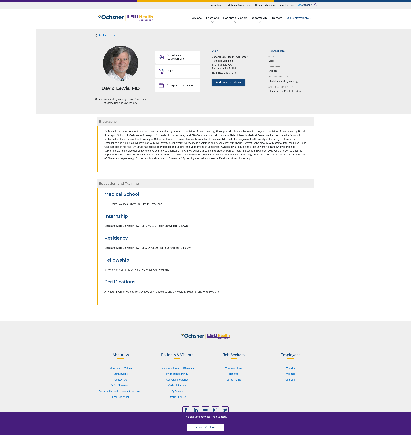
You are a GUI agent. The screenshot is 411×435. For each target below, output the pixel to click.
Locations (212, 18)
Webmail (290, 373)
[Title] (305, 5)
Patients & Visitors (235, 18)
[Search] (316, 5)
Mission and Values (120, 368)
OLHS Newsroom (298, 18)
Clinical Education (265, 5)
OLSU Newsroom (120, 385)
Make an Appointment (239, 5)
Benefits (233, 373)
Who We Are (260, 18)
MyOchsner (177, 391)
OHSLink (290, 379)
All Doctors (106, 35)
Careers (277, 18)
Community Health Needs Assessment (120, 391)
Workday (290, 368)
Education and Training (119, 183)
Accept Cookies (205, 427)
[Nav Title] (185, 410)
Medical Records (177, 385)
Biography (108, 121)
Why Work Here (233, 368)
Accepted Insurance (177, 379)
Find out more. (218, 416)
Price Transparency (177, 373)
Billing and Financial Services (177, 368)
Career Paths (234, 379)
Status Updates (177, 397)
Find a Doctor (216, 5)
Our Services (121, 373)
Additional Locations (228, 82)
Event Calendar (286, 5)
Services (196, 18)
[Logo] (125, 17)
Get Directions (222, 73)
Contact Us (120, 379)
